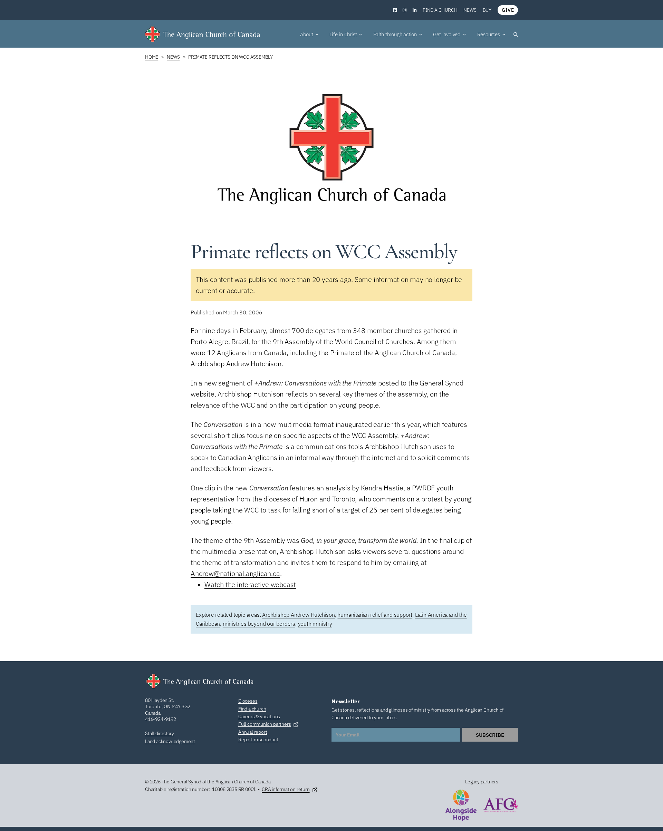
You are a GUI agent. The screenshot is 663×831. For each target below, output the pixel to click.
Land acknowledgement (170, 741)
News (469, 10)
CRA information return (286, 789)
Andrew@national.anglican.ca (235, 573)
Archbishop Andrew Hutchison (298, 614)
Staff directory (159, 733)
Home (151, 57)
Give (508, 10)
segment (231, 383)
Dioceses (247, 701)
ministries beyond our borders (259, 623)
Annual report (252, 732)
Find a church (440, 10)
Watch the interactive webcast (250, 584)
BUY (487, 10)
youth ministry (315, 623)
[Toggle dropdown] (317, 34)
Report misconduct (258, 739)
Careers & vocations (259, 716)
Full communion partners (264, 724)
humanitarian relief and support (374, 614)
